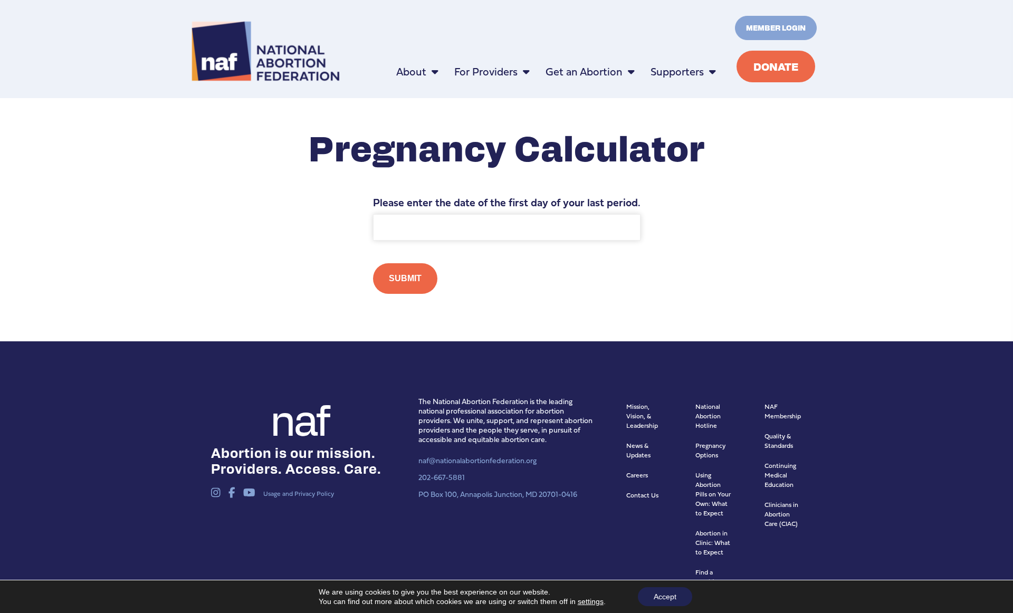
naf (299, 417)
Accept (665, 596)
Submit (405, 278)
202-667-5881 (441, 477)
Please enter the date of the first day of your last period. (507, 203)
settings (591, 601)
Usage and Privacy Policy (298, 493)
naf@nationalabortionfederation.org (477, 460)
